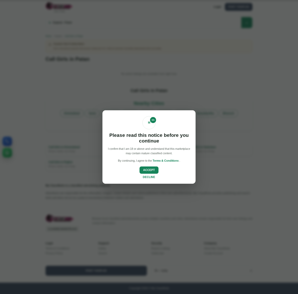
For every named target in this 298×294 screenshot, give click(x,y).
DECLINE (149, 177)
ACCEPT (149, 170)
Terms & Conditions (166, 160)
